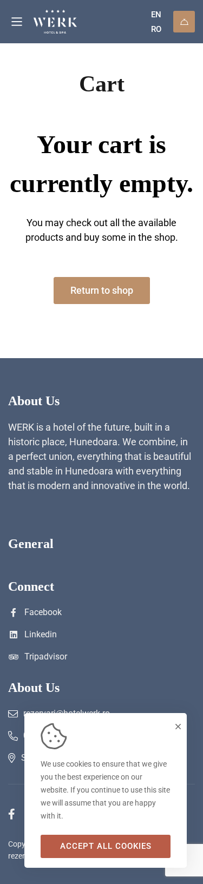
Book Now (184, 21)
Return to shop (101, 290)
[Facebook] (11, 814)
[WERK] (74, 21)
